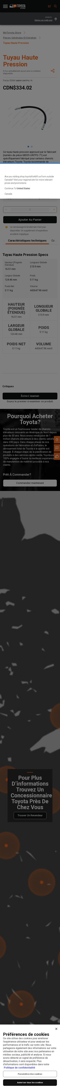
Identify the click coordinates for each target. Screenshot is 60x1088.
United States (23, 188)
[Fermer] (56, 1028)
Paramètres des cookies (30, 1074)
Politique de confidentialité (19, 1067)
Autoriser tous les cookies (30, 1082)
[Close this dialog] (53, 169)
